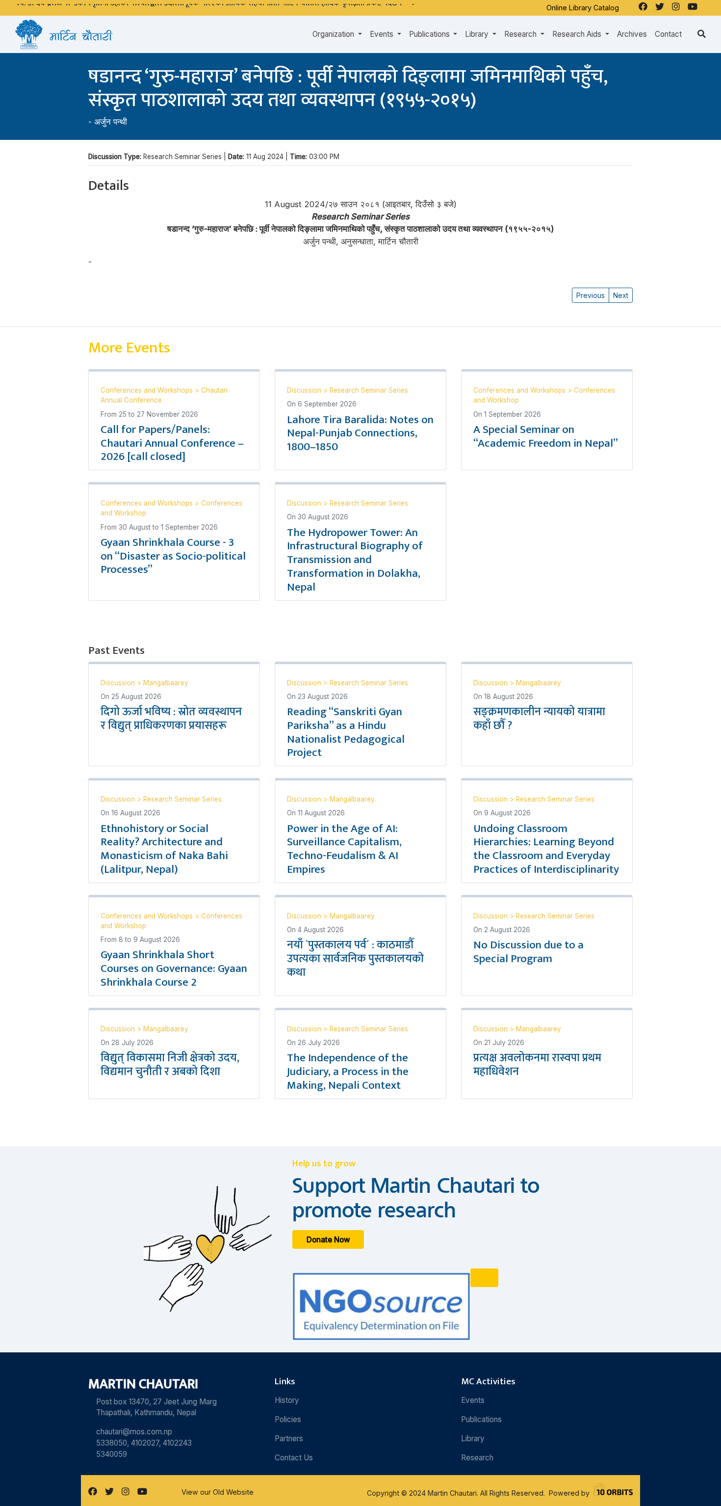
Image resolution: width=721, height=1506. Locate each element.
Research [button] (521, 34)
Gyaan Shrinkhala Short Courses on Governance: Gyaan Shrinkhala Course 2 (174, 968)
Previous (590, 295)
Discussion (305, 390)
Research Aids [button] (577, 34)
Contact (668, 34)
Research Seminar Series (369, 390)
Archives (632, 34)
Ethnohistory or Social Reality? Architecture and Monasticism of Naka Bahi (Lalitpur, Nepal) (164, 849)
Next (620, 295)
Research (477, 1457)
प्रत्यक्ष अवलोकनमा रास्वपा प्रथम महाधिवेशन (537, 1065)
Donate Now (328, 1239)
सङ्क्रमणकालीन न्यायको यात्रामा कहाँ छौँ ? (539, 718)
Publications (481, 1419)
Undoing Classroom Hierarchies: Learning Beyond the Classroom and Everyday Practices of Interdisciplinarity (546, 849)
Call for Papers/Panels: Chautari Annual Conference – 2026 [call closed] (172, 443)
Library (473, 1438)
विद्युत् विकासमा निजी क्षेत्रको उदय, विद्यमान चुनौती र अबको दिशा (170, 1065)
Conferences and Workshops (148, 390)
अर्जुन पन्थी (110, 122)
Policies (288, 1419)
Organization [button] (334, 34)
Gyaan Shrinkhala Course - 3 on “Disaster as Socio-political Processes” (173, 556)
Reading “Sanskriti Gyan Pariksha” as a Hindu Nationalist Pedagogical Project (346, 732)
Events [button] (382, 34)
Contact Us (294, 1457)
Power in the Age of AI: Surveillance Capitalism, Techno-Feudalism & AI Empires (344, 849)
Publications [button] (430, 34)
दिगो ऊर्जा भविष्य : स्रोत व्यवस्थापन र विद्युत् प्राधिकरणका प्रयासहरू (171, 718)
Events (473, 1400)
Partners (289, 1438)
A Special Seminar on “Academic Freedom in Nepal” (545, 436)
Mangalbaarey (165, 683)
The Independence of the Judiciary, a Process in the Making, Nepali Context (348, 1072)
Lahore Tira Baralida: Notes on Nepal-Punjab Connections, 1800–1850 (360, 433)
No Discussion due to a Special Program (528, 952)
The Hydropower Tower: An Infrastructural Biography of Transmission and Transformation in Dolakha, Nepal (355, 559)
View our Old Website (217, 1492)
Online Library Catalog (582, 7)
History (287, 1400)
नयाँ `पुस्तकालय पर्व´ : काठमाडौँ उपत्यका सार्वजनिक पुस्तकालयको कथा (355, 959)
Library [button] (477, 34)
